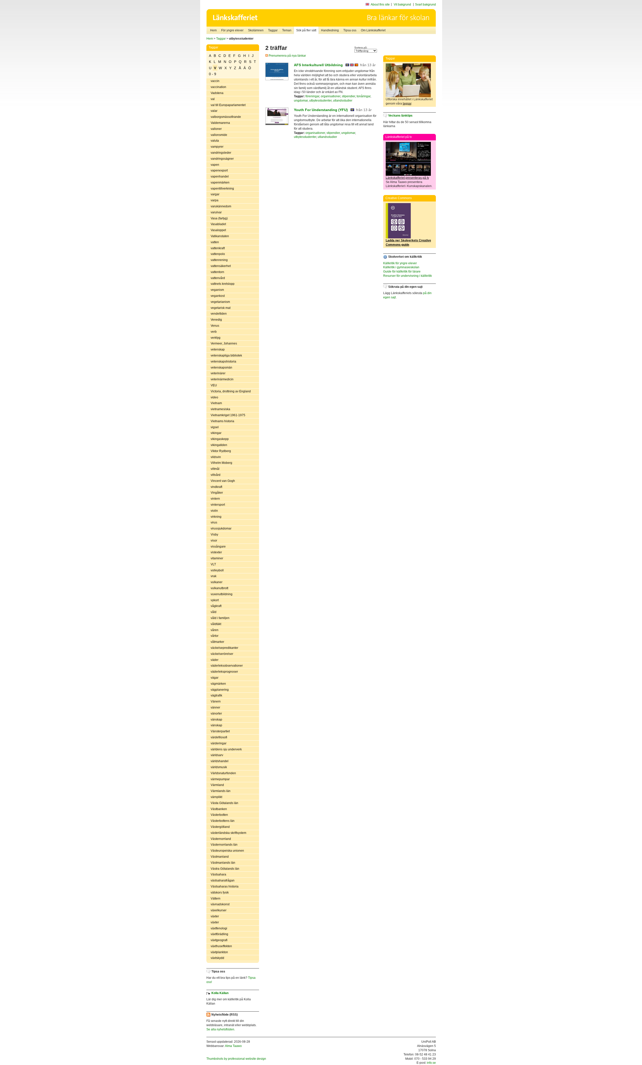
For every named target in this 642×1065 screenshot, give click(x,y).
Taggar (273, 30)
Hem (213, 30)
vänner (215, 707)
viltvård (215, 475)
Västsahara (218, 874)
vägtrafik (216, 695)
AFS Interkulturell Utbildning (318, 65)
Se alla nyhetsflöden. (220, 1029)
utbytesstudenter (320, 100)
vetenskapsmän (221, 367)
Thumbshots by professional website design (236, 1058)
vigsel (215, 427)
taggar (407, 103)
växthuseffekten (221, 946)
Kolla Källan (219, 993)
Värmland (217, 785)
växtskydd (217, 958)
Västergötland (220, 827)
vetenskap (218, 349)
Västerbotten (219, 815)
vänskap (216, 719)
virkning (216, 516)
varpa (214, 200)
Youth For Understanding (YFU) (321, 110)
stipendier (348, 96)
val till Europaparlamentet (228, 105)
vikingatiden (219, 445)
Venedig (216, 319)
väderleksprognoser (224, 671)
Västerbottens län (222, 821)
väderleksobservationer (227, 665)
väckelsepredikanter (224, 648)
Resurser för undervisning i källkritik (407, 276)
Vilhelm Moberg (221, 463)
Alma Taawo (233, 1046)
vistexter (216, 552)
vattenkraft (218, 248)
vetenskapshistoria (223, 361)
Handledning (330, 30)
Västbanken (219, 809)
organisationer (330, 96)
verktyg (215, 337)
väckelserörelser (222, 654)
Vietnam (216, 403)
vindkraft (216, 487)
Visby (214, 534)
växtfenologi (219, 928)
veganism (217, 290)
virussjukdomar (221, 528)
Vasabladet (218, 224)
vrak (213, 576)
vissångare (218, 546)
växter (215, 916)
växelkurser (218, 910)
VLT (213, 564)
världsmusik (219, 767)
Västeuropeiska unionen (227, 850)
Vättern (215, 898)
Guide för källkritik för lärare (402, 271)
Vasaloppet (218, 230)
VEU (214, 385)
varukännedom (221, 206)
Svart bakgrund (425, 4)
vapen (215, 164)
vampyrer (217, 146)
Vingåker (217, 492)
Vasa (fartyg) (219, 218)
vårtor (214, 636)
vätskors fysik (220, 892)
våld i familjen (220, 618)
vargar (215, 194)
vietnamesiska (220, 409)
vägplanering (220, 689)
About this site (380, 4)
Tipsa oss (349, 30)
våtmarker (217, 642)
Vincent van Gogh (223, 481)
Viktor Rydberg (221, 451)
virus (214, 522)
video (214, 397)
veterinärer (218, 373)
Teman (286, 30)
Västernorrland (221, 839)
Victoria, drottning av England (231, 391)
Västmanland (220, 856)
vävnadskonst (220, 904)
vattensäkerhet (221, 266)
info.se (431, 1062)
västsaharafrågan (222, 880)
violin (214, 510)
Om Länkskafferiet (373, 30)
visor (214, 540)
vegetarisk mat (220, 308)
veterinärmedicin (222, 379)
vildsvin (216, 457)
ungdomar (301, 100)
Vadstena (217, 93)
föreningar (312, 96)
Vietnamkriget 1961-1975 (228, 415)
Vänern (216, 701)
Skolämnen (256, 30)
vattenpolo (218, 254)
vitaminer (217, 558)
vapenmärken (220, 182)
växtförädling (219, 934)
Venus (215, 325)
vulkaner (216, 582)
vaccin (215, 81)
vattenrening (219, 260)
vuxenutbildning (221, 594)
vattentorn (217, 272)
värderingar (218, 743)
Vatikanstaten (220, 236)
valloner (216, 129)
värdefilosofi (219, 737)
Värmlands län (220, 791)
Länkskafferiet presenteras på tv (407, 178)
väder (214, 660)
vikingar (216, 433)
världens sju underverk (226, 749)
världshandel (219, 761)
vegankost (218, 296)
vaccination (218, 87)
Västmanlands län (223, 862)
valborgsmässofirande (226, 117)
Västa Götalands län (224, 803)
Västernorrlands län (224, 844)
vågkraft (216, 606)
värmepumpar (220, 779)
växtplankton (219, 952)
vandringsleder (221, 152)
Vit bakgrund (402, 4)
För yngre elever (232, 30)
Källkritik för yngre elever (400, 263)
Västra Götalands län (225, 868)
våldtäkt (216, 624)
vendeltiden (219, 313)
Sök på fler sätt (306, 30)
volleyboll (217, 570)
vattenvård (218, 278)
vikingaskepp (220, 439)
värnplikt (216, 797)
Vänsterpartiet (220, 731)
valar (214, 111)
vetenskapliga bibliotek (226, 355)
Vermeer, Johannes (224, 343)
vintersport (218, 504)
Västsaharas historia (224, 886)
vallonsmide (219, 135)
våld (213, 612)
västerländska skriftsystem (228, 833)
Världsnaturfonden (223, 773)
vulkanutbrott (219, 588)
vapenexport (219, 170)
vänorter (216, 713)
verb (214, 331)
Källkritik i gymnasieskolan (401, 267)
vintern (215, 498)
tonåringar (363, 96)
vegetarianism (220, 302)
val (213, 99)
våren (214, 630)
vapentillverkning (222, 188)
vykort (215, 600)
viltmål (215, 469)
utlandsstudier (342, 100)
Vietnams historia (222, 421)
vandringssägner (222, 158)
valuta (215, 140)
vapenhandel (220, 176)
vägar (214, 677)
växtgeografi (219, 940)
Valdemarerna (220, 123)
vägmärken (218, 683)
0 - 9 (212, 74)
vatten (215, 242)
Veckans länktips (400, 115)
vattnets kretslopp (222, 284)
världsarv (217, 755)
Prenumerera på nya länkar (287, 55)
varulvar (216, 212)
